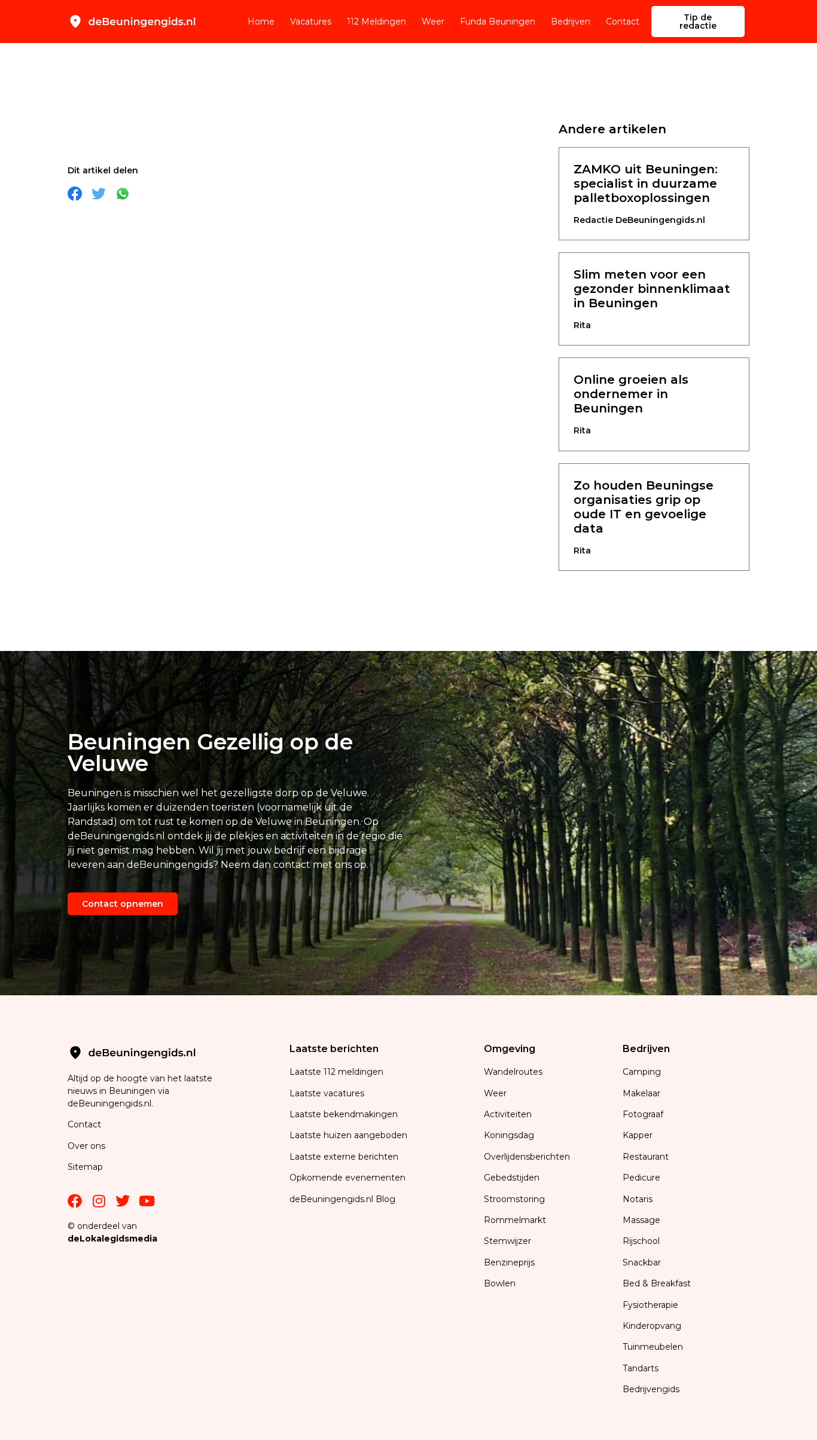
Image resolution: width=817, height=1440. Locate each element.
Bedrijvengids (651, 1389)
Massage (641, 1220)
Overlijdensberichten (528, 1156)
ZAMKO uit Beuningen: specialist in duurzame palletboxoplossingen (646, 183)
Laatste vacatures (326, 1093)
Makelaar (641, 1093)
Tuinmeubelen (653, 1346)
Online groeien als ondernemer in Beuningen (631, 393)
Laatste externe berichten (343, 1156)
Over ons (86, 1146)
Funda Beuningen (497, 21)
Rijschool (641, 1241)
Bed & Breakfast (657, 1283)
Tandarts (641, 1368)
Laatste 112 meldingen (336, 1071)
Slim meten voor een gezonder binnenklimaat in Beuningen (652, 288)
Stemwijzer (507, 1241)
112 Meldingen (376, 21)
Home (261, 21)
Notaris (638, 1199)
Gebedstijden (511, 1177)
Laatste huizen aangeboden (348, 1135)
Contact (622, 21)
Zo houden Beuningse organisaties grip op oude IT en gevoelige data (644, 507)
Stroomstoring (514, 1199)
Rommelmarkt (516, 1220)
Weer (433, 21)
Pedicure (641, 1177)
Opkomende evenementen (347, 1177)
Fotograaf (644, 1114)
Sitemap (86, 1166)
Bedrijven (570, 21)
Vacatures (310, 21)
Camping (643, 1071)
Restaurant (646, 1156)
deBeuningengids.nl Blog (342, 1199)
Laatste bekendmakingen (343, 1114)
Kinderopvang (652, 1325)
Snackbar (642, 1262)
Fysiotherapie (650, 1305)
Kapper (639, 1135)
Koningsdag (509, 1135)
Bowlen (500, 1283)
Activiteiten (508, 1114)
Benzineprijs (509, 1262)
